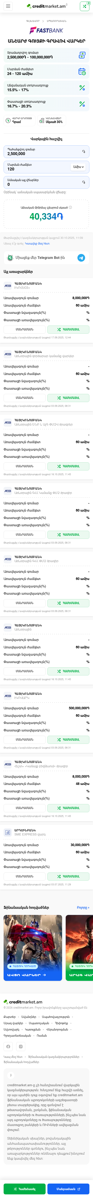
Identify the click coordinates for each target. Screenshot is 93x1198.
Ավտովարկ (11, 1029)
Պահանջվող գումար (21, 149)
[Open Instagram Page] (20, 1046)
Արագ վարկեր (13, 1023)
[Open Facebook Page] (8, 1046)
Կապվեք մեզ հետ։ (37, 243)
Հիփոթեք (61, 1023)
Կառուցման (32, 1029)
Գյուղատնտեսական (17, 1035)
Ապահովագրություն (56, 1017)
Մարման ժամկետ (19, 164)
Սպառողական (57, 21)
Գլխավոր (33, 21)
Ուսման (42, 1035)
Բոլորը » (83, 907)
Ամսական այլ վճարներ (23, 180)
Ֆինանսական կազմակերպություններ (53, 1056)
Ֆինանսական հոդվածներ (21, 1062)
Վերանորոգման (57, 1029)
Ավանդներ (28, 1017)
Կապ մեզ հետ (13, 1056)
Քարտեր (10, 1017)
